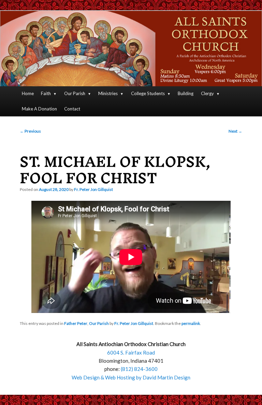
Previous (30, 131)
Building (185, 93)
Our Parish (74, 93)
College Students (148, 93)
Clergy (207, 93)
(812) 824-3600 (139, 369)
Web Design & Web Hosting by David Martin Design (131, 377)
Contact (72, 108)
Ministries (108, 93)
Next (235, 131)
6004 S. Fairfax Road (131, 352)
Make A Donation (39, 108)
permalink (190, 323)
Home (28, 93)
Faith (46, 93)
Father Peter (75, 323)
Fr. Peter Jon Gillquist (93, 189)
